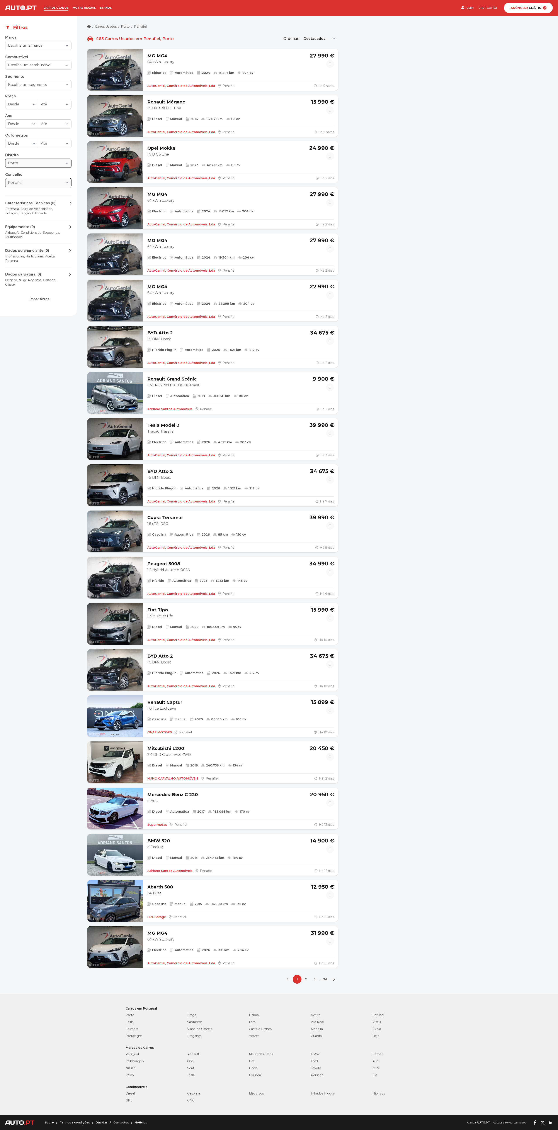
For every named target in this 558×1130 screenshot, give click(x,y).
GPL (129, 1100)
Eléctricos (256, 1093)
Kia (375, 1075)
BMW (315, 1054)
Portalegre (134, 1036)
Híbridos (379, 1093)
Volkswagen (135, 1061)
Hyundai (255, 1075)
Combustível (16, 57)
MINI (376, 1068)
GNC (190, 1100)
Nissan (131, 1068)
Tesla (191, 1075)
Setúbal (378, 1015)
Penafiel (140, 27)
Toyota (316, 1068)
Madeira (317, 1029)
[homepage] (89, 26)
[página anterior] (288, 979)
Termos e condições (75, 1122)
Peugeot (132, 1054)
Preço (10, 96)
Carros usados (56, 7)
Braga (191, 1015)
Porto (125, 27)
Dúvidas (101, 1122)
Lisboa (254, 1015)
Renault (193, 1054)
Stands (106, 7)
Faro (252, 1022)
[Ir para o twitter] (543, 1122)
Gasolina (193, 1093)
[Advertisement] (38, 353)
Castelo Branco (260, 1029)
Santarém (194, 1022)
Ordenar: (291, 39)
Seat (190, 1068)
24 (325, 979)
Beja (376, 1036)
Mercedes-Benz (261, 1054)
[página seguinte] (334, 979)
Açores (254, 1036)
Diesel (130, 1093)
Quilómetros (16, 135)
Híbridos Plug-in (323, 1093)
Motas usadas (84, 7)
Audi (376, 1061)
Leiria (130, 1022)
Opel (190, 1061)
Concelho (13, 175)
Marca (11, 37)
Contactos (121, 1122)
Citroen (378, 1054)
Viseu (377, 1022)
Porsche (317, 1075)
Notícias (141, 1122)
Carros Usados (106, 27)
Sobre (49, 1122)
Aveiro (315, 1015)
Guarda (316, 1036)
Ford (314, 1061)
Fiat (252, 1061)
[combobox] (35, 45)
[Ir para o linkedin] (550, 1122)
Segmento (14, 76)
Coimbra (132, 1029)
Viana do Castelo (200, 1029)
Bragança (194, 1036)
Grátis (525, 8)
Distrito (12, 155)
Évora (377, 1029)
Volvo (130, 1075)
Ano (8, 116)
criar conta (487, 7)
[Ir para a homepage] (21, 7)
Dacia (253, 1068)
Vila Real (317, 1022)
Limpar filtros (38, 299)
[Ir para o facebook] (535, 1122)
